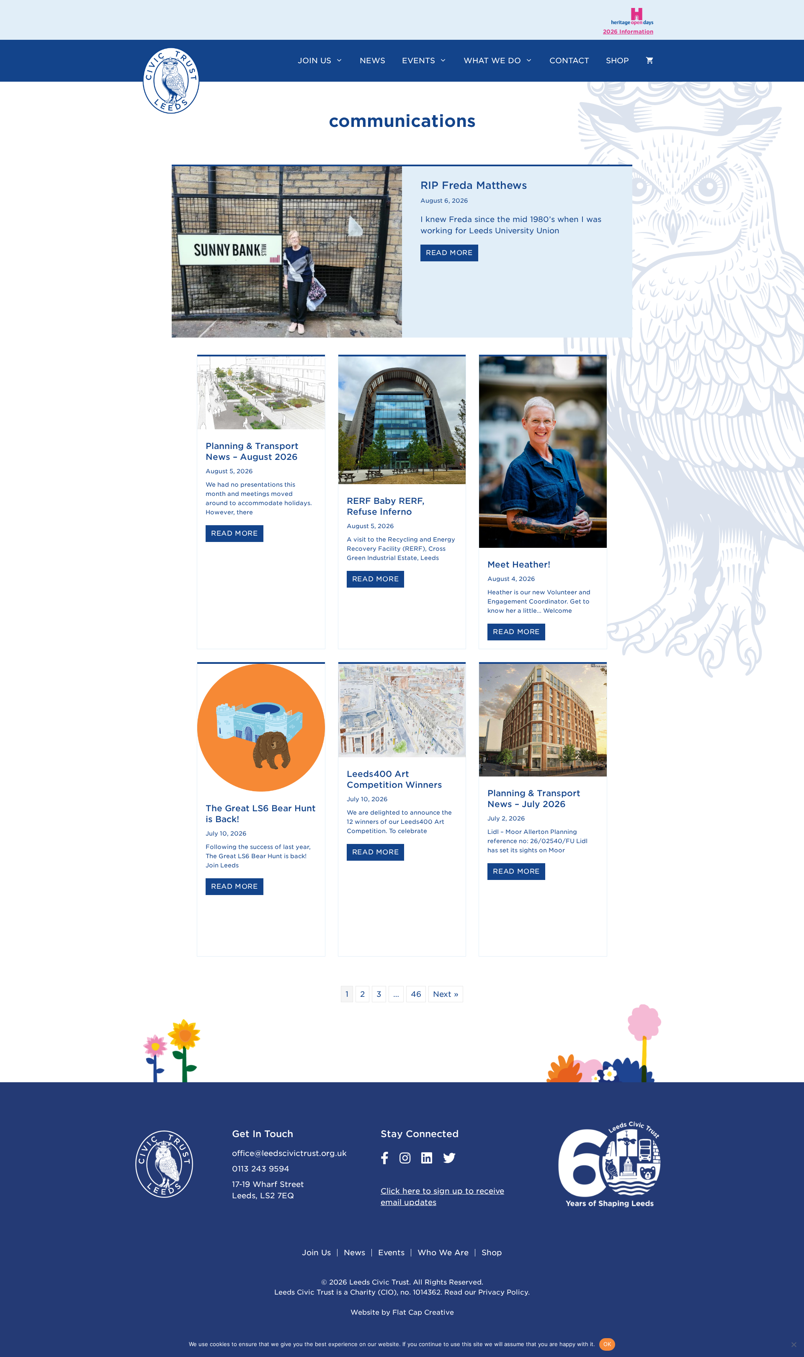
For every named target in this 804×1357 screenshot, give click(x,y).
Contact (569, 60)
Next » (446, 994)
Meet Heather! (518, 565)
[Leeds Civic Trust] (171, 80)
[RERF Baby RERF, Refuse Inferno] (402, 481)
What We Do (492, 60)
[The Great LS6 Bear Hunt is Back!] (261, 788)
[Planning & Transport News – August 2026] (261, 426)
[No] (793, 1344)
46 (416, 994)
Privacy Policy (503, 1292)
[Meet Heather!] (543, 545)
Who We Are (443, 1252)
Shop (617, 60)
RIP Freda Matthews (473, 185)
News (372, 60)
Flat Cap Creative (423, 1312)
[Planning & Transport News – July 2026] (543, 773)
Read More (452, 252)
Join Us (314, 60)
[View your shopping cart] (649, 61)
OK (607, 1344)
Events (418, 60)
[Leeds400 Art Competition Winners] (402, 754)
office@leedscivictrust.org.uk (289, 1153)
